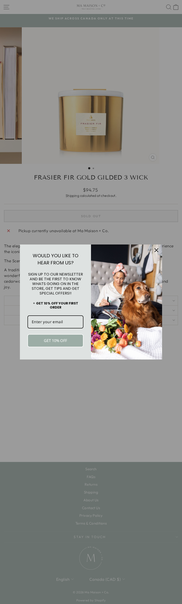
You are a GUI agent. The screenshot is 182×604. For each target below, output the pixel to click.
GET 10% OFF (55, 340)
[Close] (156, 250)
